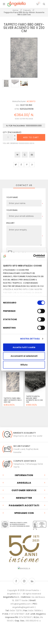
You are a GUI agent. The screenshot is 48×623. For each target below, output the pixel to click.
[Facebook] (16, 581)
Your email (12, 210)
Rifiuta (24, 364)
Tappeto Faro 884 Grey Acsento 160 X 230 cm (13, 400)
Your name (12, 197)
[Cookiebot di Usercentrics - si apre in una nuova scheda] (34, 256)
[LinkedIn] (32, 581)
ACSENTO (31, 101)
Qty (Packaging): (12, 132)
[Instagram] (24, 581)
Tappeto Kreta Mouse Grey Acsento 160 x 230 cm (34, 399)
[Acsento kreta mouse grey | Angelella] (35, 381)
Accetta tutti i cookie (24, 347)
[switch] (41, 311)
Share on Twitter (15, 164)
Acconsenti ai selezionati (24, 356)
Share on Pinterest (26, 164)
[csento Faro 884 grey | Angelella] (12, 381)
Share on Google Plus (32, 164)
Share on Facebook (21, 164)
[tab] (24, 185)
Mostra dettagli (30, 338)
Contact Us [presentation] (24, 185)
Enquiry (10, 222)
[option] (6, 86)
